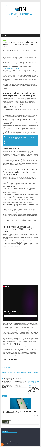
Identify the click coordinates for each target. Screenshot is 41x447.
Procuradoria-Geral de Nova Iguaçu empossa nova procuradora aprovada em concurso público (20, 411)
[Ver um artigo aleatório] (38, 35)
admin (11, 413)
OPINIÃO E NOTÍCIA (20, 14)
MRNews (6, 436)
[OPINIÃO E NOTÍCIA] (3, 35)
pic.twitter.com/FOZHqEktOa (26, 141)
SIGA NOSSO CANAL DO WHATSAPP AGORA (20, 53)
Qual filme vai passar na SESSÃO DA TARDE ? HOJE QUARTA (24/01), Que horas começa (20, 383)
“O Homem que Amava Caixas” (14, 420)
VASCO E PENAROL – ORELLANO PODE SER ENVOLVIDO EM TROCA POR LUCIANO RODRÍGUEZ (18, 366)
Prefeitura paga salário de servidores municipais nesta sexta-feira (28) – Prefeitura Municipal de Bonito (20, 5)
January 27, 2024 (25, 144)
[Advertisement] (20, 26)
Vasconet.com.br (21, 113)
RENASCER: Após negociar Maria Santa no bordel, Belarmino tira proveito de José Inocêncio (20, 373)
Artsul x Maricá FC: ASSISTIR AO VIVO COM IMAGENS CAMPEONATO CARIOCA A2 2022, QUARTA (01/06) (33, 389)
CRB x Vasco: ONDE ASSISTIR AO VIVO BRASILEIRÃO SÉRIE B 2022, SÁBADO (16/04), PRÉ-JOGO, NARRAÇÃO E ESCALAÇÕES (7, 384)
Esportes (4, 40)
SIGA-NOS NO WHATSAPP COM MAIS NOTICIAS (12, 68)
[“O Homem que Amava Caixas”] (5, 420)
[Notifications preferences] (2, 444)
